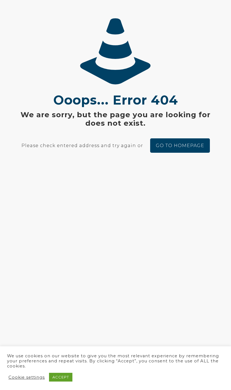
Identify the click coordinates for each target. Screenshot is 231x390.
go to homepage (180, 145)
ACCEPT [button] (60, 377)
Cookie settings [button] (26, 377)
